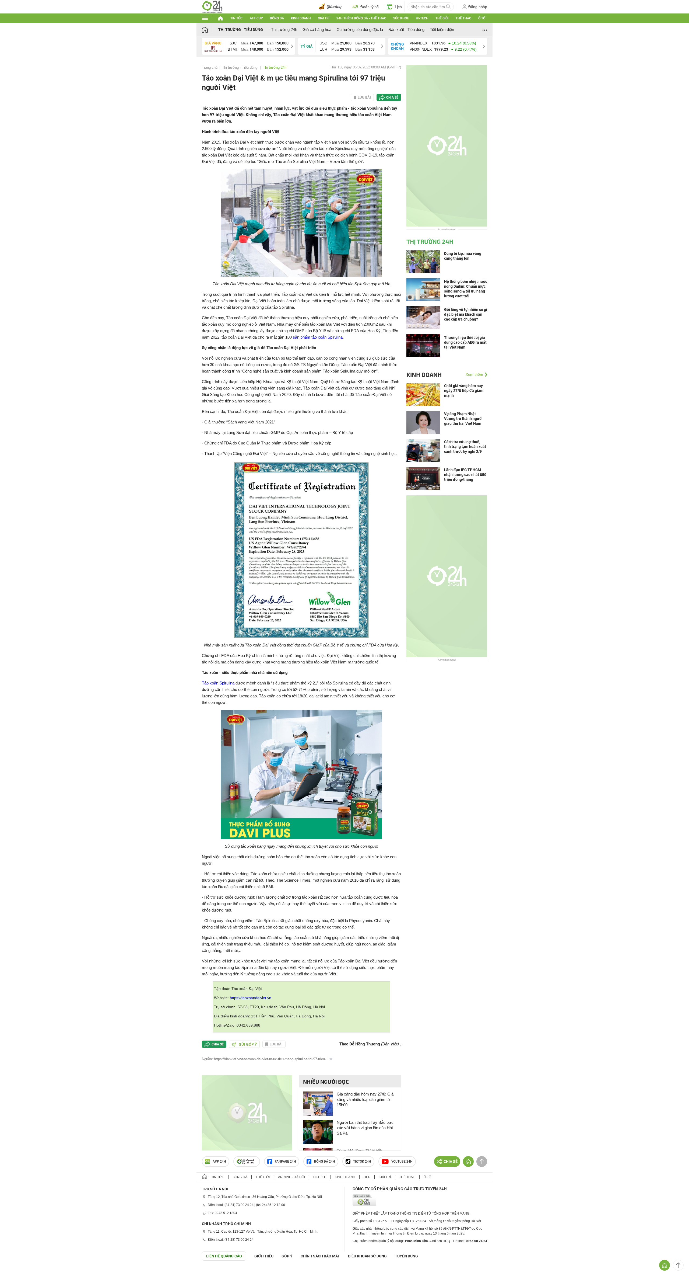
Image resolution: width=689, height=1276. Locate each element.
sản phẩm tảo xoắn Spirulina (318, 337)
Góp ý (287, 1256)
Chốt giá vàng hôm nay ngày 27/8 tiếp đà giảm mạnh (463, 391)
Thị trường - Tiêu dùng (240, 29)
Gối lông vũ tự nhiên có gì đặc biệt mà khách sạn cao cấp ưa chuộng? (465, 314)
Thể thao (463, 18)
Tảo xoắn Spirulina (218, 683)
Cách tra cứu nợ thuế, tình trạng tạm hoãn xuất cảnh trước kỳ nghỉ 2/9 (465, 447)
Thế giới (441, 18)
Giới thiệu (263, 1256)
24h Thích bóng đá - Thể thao (361, 18)
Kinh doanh (301, 18)
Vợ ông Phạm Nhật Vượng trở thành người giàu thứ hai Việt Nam (463, 419)
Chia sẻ (392, 97)
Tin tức (236, 18)
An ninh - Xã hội (291, 1177)
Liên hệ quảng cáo (224, 1256)
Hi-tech (422, 18)
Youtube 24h (402, 1161)
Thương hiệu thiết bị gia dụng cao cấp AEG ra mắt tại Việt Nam (465, 342)
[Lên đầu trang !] (678, 1265)
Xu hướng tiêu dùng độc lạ (360, 29)
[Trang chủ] (210, 29)
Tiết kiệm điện (442, 29)
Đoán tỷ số (369, 7)
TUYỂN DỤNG (406, 1256)
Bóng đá (277, 18)
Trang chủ (209, 67)
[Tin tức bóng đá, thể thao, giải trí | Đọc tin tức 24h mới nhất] (212, 6)
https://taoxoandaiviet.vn (250, 998)
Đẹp (367, 1177)
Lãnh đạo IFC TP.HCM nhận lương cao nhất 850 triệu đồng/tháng (465, 475)
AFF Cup (256, 18)
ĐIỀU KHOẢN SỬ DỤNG (367, 1256)
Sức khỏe (401, 18)
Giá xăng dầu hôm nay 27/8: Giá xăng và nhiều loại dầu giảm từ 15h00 (365, 1099)
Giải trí (323, 18)
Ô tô (481, 18)
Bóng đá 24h (324, 1161)
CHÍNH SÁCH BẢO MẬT (320, 1256)
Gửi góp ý (248, 1044)
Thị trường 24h (284, 29)
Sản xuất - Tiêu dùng (406, 29)
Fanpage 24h (285, 1161)
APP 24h (219, 1161)
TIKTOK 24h (362, 1161)
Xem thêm (474, 374)
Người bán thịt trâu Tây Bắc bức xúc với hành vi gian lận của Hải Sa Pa (365, 1127)
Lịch (398, 7)
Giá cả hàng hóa (317, 29)
